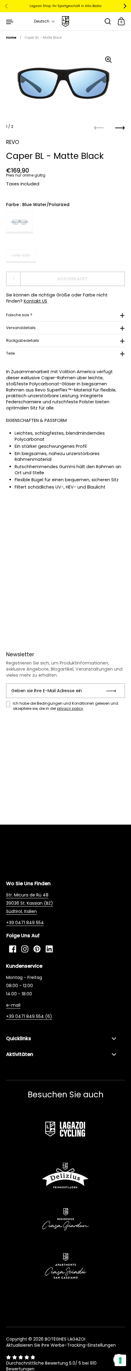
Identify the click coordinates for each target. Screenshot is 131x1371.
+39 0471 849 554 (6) (29, 1016)
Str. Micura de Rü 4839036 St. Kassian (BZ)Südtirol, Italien (29, 903)
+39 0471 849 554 (25, 923)
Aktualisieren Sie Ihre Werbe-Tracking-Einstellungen (61, 1345)
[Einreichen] (113, 690)
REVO (12, 142)
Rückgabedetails (22, 340)
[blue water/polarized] (19, 222)
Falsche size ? (19, 314)
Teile (10, 353)
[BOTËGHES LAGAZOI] (65, 21)
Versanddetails (21, 327)
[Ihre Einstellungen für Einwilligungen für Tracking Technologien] (120, 1360)
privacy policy (70, 708)
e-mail (13, 1005)
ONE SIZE (21, 255)
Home (11, 37)
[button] (44, 21)
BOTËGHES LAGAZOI (65, 1339)
